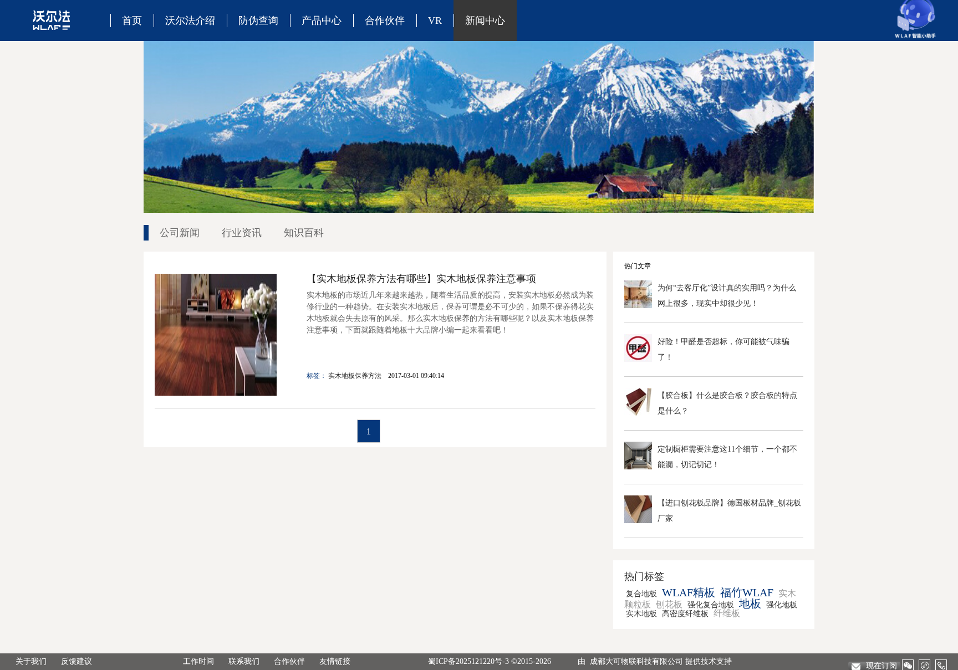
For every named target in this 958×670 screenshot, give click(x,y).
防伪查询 (258, 20)
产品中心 (322, 20)
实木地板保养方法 (354, 376)
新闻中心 (485, 20)
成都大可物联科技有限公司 (636, 661)
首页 (132, 20)
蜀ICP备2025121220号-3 (468, 661)
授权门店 (407, 55)
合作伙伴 (385, 20)
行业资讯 (242, 232)
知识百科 (507, 55)
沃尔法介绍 (190, 20)
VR (435, 20)
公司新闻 (180, 232)
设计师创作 (349, 55)
